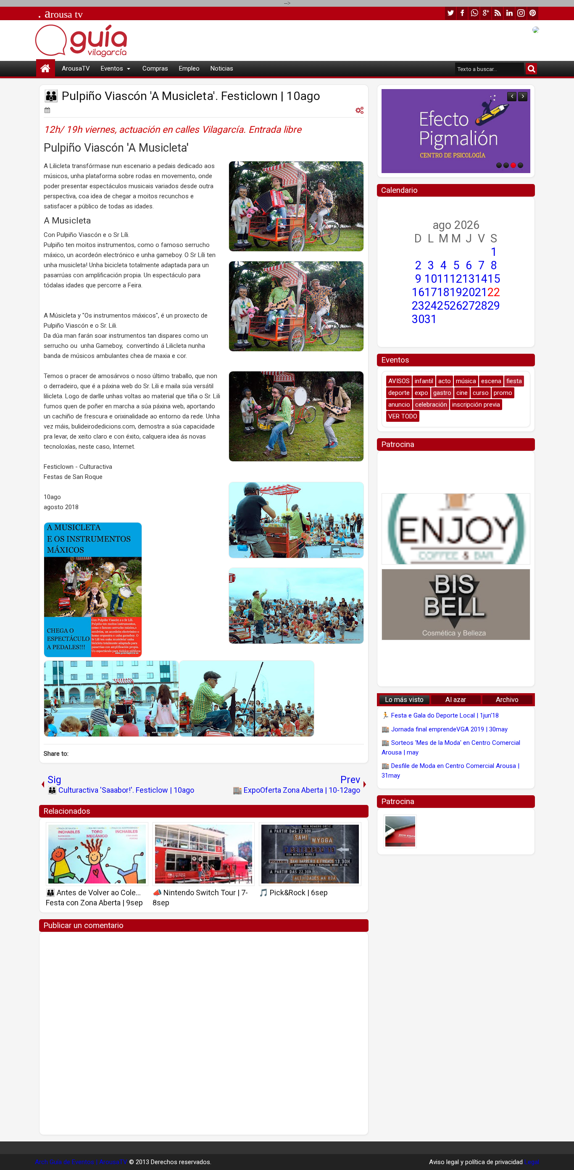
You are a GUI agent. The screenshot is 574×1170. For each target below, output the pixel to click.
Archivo (507, 700)
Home (45, 68)
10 (430, 279)
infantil (424, 381)
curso (481, 393)
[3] (513, 165)
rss (497, 13)
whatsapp (474, 13)
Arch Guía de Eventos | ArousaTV (81, 1162)
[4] (520, 165)
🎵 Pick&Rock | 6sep (293, 892)
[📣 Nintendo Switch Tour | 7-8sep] (204, 854)
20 (468, 292)
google (485, 13)
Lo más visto (404, 700)
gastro (442, 393)
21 (481, 292)
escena (491, 381)
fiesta (514, 381)
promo (503, 393)
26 (456, 306)
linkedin (509, 13)
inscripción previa (476, 404)
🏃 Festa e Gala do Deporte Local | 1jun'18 (440, 715)
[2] (506, 165)
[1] (499, 165)
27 (468, 306)
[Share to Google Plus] (139, 831)
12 (456, 279)
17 (430, 292)
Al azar (455, 700)
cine (462, 393)
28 (481, 306)
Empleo (189, 68)
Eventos (112, 68)
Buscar (531, 68)
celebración (431, 404)
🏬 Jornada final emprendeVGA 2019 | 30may (445, 729)
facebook (462, 13)
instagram (521, 13)
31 (430, 319)
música (466, 381)
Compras (155, 68)
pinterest (532, 13)
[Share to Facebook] (120, 831)
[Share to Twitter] (130, 831)
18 (443, 292)
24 (430, 306)
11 (443, 279)
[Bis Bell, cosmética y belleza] (456, 604)
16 (418, 292)
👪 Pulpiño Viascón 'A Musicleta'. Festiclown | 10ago (182, 96)
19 (456, 292)
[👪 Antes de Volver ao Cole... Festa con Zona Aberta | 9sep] (97, 854)
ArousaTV (76, 68)
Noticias (222, 68)
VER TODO (402, 416)
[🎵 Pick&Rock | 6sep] (310, 854)
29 (493, 306)
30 (418, 319)
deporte (399, 393)
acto (444, 381)
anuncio (399, 404)
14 (481, 279)
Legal (531, 1162)
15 (493, 279)
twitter (450, 13)
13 (468, 279)
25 (443, 306)
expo (421, 393)
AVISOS (399, 381)
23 (418, 306)
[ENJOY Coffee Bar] (456, 131)
